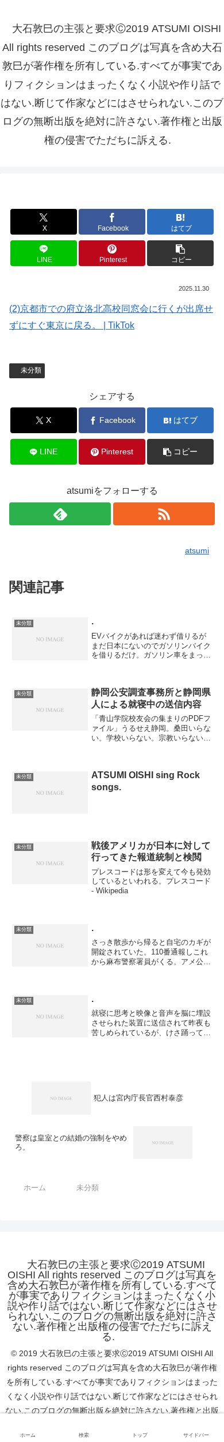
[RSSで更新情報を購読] (164, 513)
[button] (180, 253)
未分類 (31, 370)
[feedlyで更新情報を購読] (60, 513)
